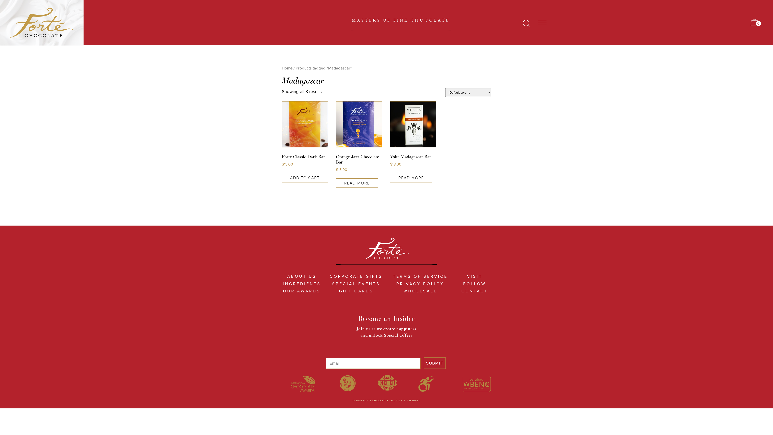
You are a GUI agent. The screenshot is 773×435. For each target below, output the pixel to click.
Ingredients (302, 284)
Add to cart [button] (305, 178)
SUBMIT (434, 363)
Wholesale (420, 291)
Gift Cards (356, 291)
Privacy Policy (420, 284)
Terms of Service (420, 276)
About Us (301, 276)
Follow (474, 284)
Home (287, 68)
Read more (357, 183)
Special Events (356, 284)
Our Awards (301, 291)
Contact (474, 291)
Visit (474, 276)
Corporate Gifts (356, 276)
